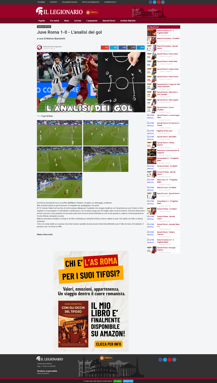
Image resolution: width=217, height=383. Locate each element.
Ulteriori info (128, 381)
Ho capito (117, 381)
